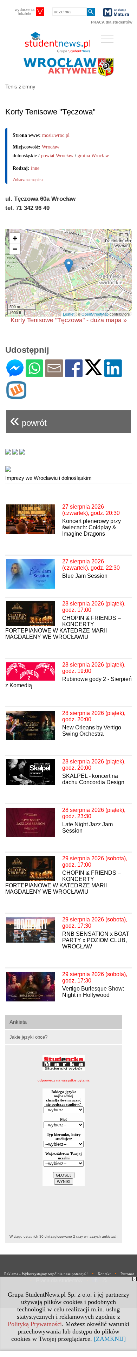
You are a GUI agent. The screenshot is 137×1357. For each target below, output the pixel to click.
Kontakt (104, 1274)
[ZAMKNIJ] (110, 1338)
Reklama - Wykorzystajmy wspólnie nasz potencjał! (46, 1274)
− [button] (15, 249)
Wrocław (50, 147)
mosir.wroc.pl (56, 135)
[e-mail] (54, 374)
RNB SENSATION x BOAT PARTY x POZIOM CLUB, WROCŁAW (95, 940)
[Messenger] (15, 374)
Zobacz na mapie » (28, 179)
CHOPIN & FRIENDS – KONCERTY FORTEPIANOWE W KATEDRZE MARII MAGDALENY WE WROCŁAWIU (63, 627)
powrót (28, 420)
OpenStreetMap (95, 314)
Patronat (127, 1274)
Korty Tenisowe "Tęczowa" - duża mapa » (69, 320)
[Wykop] (16, 396)
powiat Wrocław (57, 155)
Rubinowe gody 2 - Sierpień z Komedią (68, 682)
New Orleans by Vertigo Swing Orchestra (91, 730)
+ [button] (15, 238)
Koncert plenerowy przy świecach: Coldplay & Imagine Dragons (91, 527)
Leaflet (68, 314)
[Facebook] (74, 374)
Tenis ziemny (20, 87)
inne (35, 168)
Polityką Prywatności (35, 1324)
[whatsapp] (34, 374)
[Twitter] (93, 372)
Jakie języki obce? (28, 1037)
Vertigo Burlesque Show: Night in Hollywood (93, 992)
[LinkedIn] (113, 374)
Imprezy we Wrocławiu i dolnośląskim (48, 478)
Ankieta (18, 1022)
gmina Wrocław (93, 155)
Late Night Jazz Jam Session (87, 827)
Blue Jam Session (84, 576)
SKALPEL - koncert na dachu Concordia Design (93, 779)
